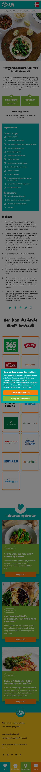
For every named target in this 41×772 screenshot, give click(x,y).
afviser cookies (28, 387)
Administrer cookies (20, 392)
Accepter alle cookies (20, 398)
